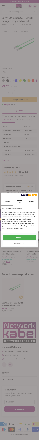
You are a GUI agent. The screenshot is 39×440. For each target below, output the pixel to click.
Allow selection (19, 243)
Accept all (19, 237)
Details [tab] (31, 201)
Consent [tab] (7, 201)
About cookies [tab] (19, 201)
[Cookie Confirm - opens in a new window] (29, 195)
